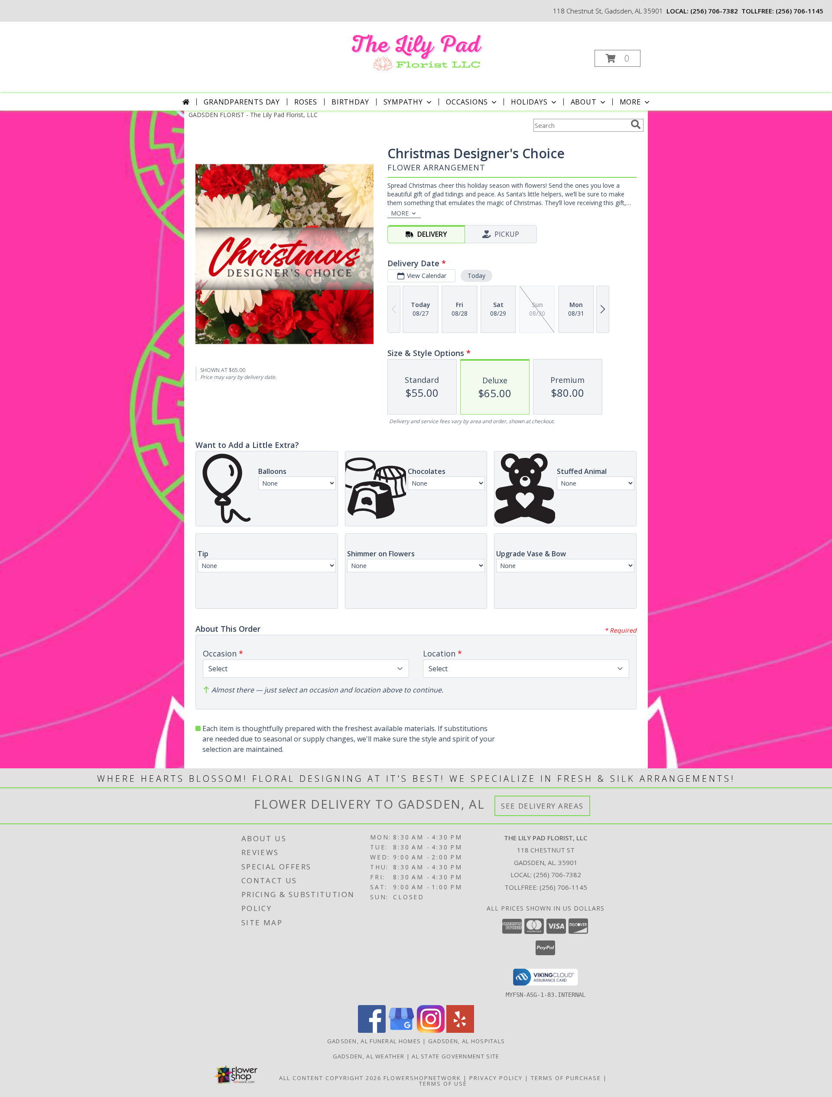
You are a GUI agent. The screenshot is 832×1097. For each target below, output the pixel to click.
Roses (305, 102)
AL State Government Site (455, 1056)
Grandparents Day (242, 102)
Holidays (529, 102)
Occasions (467, 102)
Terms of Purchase (566, 1078)
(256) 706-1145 (799, 11)
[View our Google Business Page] (401, 1030)
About (584, 102)
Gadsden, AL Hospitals (466, 1041)
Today (476, 275)
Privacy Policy (496, 1078)
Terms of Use (443, 1083)
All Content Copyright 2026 (330, 1078)
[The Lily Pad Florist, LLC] (415, 49)
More (630, 102)
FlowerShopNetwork (422, 1078)
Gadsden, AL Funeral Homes (374, 1041)
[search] (635, 124)
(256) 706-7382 (714, 11)
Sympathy (403, 102)
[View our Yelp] (460, 1030)
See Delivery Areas (542, 806)
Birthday (350, 102)
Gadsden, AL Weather (369, 1056)
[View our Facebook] (372, 1030)
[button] (617, 58)
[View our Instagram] (431, 1030)
